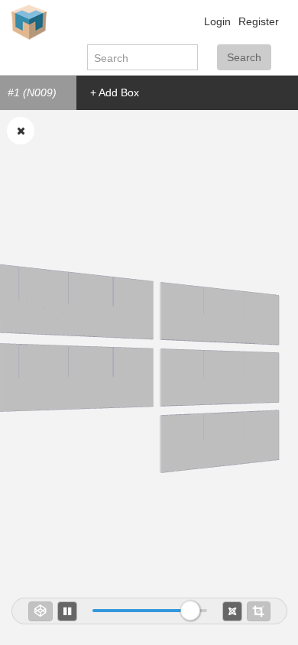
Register (258, 21)
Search (244, 57)
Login (217, 21)
